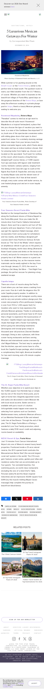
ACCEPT (34, 683)
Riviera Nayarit (35, 512)
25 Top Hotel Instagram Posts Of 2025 (12, 579)
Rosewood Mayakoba (10, 116)
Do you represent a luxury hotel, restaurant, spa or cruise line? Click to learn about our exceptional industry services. (22, 657)
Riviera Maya (31, 100)
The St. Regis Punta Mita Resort (15, 385)
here (12, 7)
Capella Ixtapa (7, 281)
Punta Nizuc (11, 512)
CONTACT (37, 633)
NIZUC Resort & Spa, (10, 438)
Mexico (16, 509)
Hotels (29, 25)
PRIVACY (26, 633)
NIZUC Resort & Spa (28, 509)
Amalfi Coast (6, 86)
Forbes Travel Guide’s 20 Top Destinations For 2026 (32, 581)
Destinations (17, 25)
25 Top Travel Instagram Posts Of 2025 (32, 553)
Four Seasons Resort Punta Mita (15, 210)
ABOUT (6, 627)
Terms (13, 685)
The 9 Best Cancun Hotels (11, 554)
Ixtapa (9, 106)
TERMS (16, 633)
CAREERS (6, 630)
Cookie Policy (8, 687)
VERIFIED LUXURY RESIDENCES (26, 627)
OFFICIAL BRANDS (22, 630)
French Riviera (24, 86)
